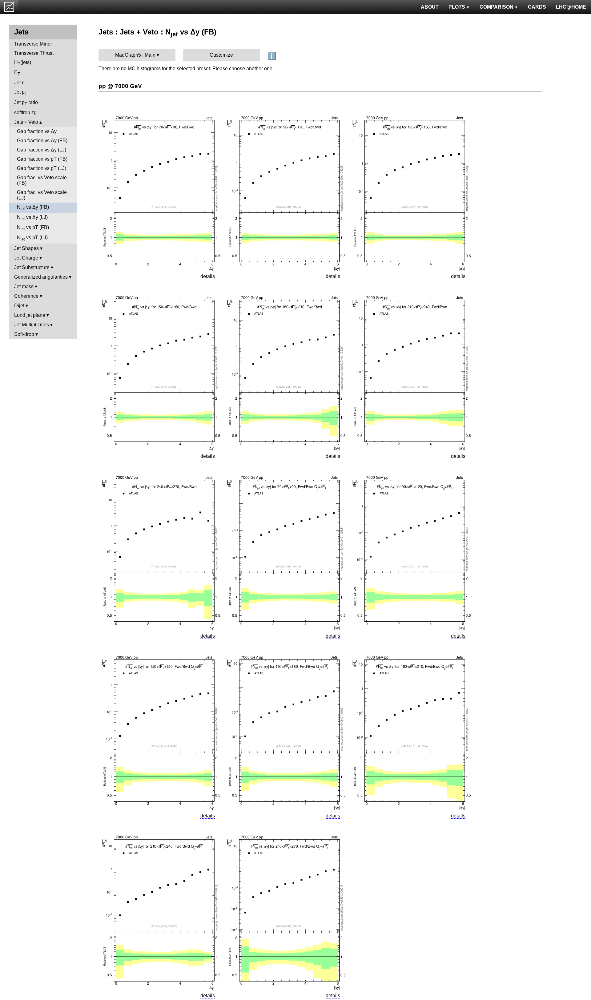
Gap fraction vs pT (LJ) (41, 168)
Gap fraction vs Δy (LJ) (41, 149)
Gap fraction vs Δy (37, 131)
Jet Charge (26, 257)
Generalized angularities (41, 277)
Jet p (20, 92)
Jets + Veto (26, 122)
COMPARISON (496, 7)
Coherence (26, 296)
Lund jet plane (29, 315)
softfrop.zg (25, 112)
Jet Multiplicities (31, 324)
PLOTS (456, 7)
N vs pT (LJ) (32, 238)
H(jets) (22, 63)
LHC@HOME (571, 7)
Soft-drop (24, 334)
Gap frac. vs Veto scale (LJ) (42, 195)
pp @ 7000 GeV (120, 86)
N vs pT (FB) (33, 228)
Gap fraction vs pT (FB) (42, 159)
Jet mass (24, 286)
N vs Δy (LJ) (32, 218)
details (207, 276)
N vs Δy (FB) (33, 207)
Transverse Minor (33, 43)
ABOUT (430, 7)
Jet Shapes (26, 248)
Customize (221, 55)
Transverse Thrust (34, 53)
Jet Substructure (32, 267)
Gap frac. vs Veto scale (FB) (42, 180)
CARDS (537, 7)
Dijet (19, 305)
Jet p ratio (26, 103)
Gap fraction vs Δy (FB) (42, 140)
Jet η (19, 82)
